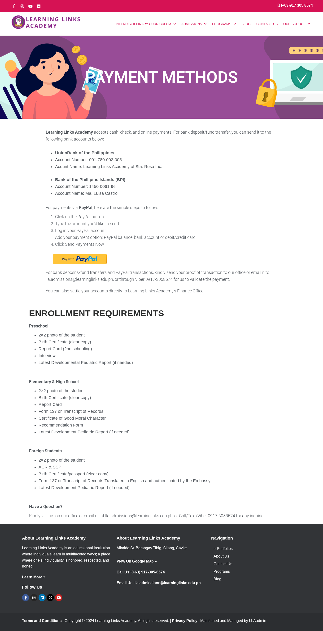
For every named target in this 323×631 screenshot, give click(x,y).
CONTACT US (267, 24)
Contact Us (223, 564)
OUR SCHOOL (294, 24)
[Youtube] (30, 6)
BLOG (246, 24)
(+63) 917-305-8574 (148, 572)
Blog (217, 579)
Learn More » (33, 577)
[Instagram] (22, 6)
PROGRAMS (221, 24)
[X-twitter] (50, 597)
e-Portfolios (223, 549)
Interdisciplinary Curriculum (143, 24)
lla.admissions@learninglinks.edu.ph (168, 583)
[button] (146, 24)
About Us (221, 556)
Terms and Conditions (42, 621)
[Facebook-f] (14, 6)
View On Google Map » (137, 561)
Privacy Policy (184, 621)
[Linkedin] (39, 6)
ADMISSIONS (191, 24)
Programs (222, 571)
